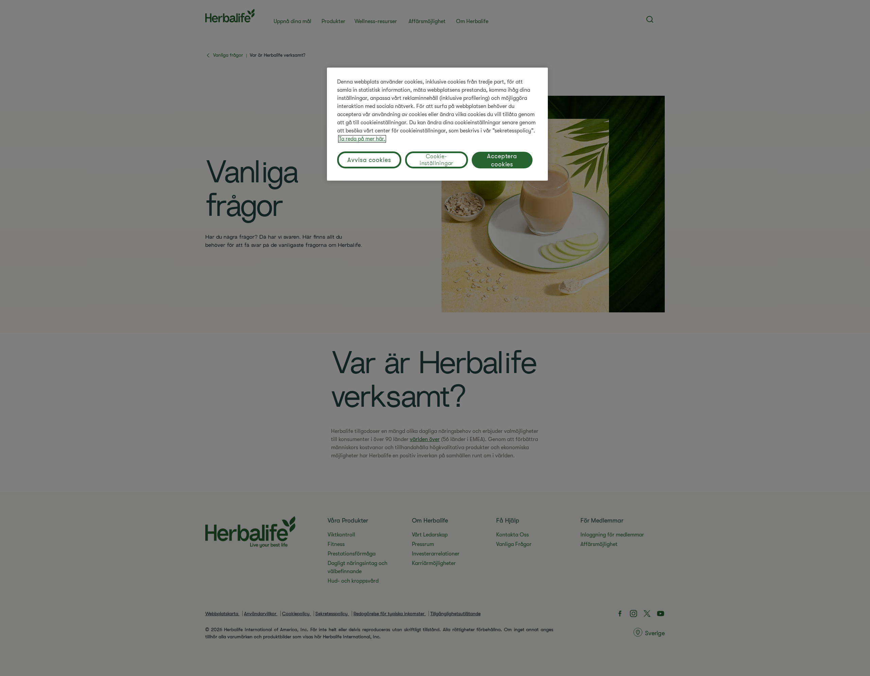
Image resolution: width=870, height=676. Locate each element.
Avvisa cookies (369, 160)
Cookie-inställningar (436, 159)
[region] (437, 124)
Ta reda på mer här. (362, 139)
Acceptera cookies (502, 160)
